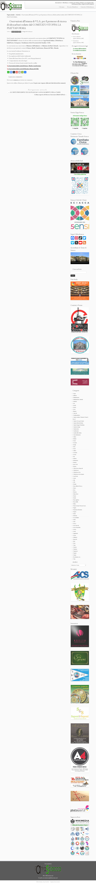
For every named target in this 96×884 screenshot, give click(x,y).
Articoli (74, 405)
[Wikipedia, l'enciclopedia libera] (73, 829)
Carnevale (75, 413)
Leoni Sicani (75, 476)
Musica (74, 488)
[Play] (72, 171)
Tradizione (75, 549)
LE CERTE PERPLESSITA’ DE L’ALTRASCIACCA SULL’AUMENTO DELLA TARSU (34, 92)
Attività (18, 15)
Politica (74, 503)
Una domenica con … (77, 557)
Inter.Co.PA (75, 464)
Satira (74, 521)
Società (74, 535)
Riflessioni (75, 515)
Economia (75, 442)
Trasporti (74, 553)
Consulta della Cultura (77, 432)
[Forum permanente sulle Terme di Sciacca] (80, 101)
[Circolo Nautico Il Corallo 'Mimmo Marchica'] (80, 675)
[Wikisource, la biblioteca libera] (77, 834)
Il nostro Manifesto (72, 7)
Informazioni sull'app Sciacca (80, 115)
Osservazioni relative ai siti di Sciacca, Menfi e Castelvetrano (24, 66)
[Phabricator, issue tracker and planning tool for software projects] (77, 848)
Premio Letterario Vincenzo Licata (79, 505)
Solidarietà (75, 537)
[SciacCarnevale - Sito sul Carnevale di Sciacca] (75, 89)
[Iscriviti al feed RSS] (27, 3)
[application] (80, 168)
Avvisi (74, 409)
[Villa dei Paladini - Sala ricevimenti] (80, 733)
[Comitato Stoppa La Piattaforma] (80, 320)
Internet (74, 466)
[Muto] (85, 171)
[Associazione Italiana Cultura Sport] (80, 575)
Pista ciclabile (75, 501)
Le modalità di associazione (79, 50)
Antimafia (75, 401)
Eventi (74, 448)
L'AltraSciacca (76, 470)
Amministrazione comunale (78, 399)
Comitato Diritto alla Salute (78, 423)
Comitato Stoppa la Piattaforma (78, 425)
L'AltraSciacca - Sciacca (42, 881)
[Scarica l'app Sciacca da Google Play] (75, 121)
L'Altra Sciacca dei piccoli (78, 468)
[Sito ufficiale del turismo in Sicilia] (80, 290)
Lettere (74, 478)
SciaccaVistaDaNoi (76, 527)
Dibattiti (74, 438)
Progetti (74, 507)
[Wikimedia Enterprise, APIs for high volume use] (87, 843)
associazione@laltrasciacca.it (50, 878)
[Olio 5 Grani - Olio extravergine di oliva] (80, 658)
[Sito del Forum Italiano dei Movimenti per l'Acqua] (80, 361)
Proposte (74, 511)
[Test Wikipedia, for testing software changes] (82, 848)
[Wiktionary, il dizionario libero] (77, 829)
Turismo (74, 555)
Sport (74, 541)
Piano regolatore (76, 499)
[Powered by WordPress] (49, 881)
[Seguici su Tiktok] (36, 3)
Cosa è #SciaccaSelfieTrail (80, 174)
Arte (74, 403)
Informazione (75, 460)
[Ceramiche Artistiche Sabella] (80, 694)
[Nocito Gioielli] (80, 636)
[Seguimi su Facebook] (32, 3)
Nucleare (75, 492)
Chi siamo (61, 7)
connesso (15, 80)
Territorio (75, 547)
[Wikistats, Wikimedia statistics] (87, 853)
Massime (74, 484)
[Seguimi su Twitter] (38, 3)
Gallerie (74, 450)
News (20, 31)
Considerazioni (76, 431)
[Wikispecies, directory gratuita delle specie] (82, 838)
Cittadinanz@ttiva (76, 415)
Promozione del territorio (77, 509)
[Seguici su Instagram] (34, 3)
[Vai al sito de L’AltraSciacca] (80, 27)
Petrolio (74, 498)
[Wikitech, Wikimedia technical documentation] (73, 848)
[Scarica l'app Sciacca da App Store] (84, 121)
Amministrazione (76, 397)
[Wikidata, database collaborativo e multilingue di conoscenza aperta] (77, 838)
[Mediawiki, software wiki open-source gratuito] (77, 843)
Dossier (74, 440)
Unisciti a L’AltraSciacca (87, 7)
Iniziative (16, 31)
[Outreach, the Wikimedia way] (73, 853)
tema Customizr (57, 881)
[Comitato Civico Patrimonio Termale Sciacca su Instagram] (84, 151)
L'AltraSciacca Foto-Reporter (78, 474)
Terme (74, 545)
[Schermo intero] (87, 171)
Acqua (74, 393)
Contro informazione (77, 434)
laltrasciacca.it (49, 875)
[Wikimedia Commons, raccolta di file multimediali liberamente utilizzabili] (73, 838)
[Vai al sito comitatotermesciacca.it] (80, 141)
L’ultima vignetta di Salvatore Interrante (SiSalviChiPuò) (50, 94)
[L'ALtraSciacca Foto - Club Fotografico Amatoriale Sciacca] (75, 80)
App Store (85, 128)
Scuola (74, 531)
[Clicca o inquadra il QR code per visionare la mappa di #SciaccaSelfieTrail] (80, 185)
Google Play (76, 128)
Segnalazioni (75, 533)
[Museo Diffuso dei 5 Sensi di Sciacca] (80, 215)
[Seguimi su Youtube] (40, 3)
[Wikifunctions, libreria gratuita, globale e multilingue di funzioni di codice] (87, 838)
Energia (74, 444)
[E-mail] (29, 3)
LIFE (74, 482)
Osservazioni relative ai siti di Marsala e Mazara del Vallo (23, 69)
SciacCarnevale (76, 525)
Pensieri (74, 496)
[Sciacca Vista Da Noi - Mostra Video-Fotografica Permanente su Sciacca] (84, 80)
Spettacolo (75, 539)
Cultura (74, 436)
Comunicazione (76, 429)
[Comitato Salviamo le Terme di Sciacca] (80, 345)
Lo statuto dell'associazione (79, 48)
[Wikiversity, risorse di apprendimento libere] (73, 834)
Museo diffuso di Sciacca (77, 486)
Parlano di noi (75, 494)
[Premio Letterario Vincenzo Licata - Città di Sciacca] (84, 89)
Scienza (74, 529)
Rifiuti (74, 513)
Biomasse (74, 411)
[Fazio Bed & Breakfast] (80, 796)
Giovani (74, 454)
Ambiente (75, 395)
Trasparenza (75, 551)
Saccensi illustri (76, 517)
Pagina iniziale (10, 15)
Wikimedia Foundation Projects (79, 825)
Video (74, 559)
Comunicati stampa (76, 427)
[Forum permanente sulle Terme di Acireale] (80, 371)
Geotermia (75, 452)
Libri (74, 480)
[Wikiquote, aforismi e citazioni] (87, 829)
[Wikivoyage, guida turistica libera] (82, 834)
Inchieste (75, 458)
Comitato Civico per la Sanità (78, 421)
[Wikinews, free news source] (87, 834)
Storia (74, 543)
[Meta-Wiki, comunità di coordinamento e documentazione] (82, 843)
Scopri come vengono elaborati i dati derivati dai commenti (49, 83)
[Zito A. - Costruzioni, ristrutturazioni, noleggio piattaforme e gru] (80, 781)
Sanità (74, 519)
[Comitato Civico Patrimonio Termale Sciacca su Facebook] (75, 151)
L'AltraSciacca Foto (76, 472)
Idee (74, 456)
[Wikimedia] (80, 821)
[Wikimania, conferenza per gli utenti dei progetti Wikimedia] (77, 853)
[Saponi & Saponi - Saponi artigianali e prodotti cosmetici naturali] (80, 713)
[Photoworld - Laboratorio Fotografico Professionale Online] (80, 808)
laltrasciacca (30, 31)
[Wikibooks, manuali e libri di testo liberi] (82, 829)
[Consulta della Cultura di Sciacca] (80, 382)
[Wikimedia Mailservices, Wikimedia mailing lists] (82, 853)
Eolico (74, 446)
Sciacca (74, 523)
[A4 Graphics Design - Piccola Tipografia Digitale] (80, 760)
